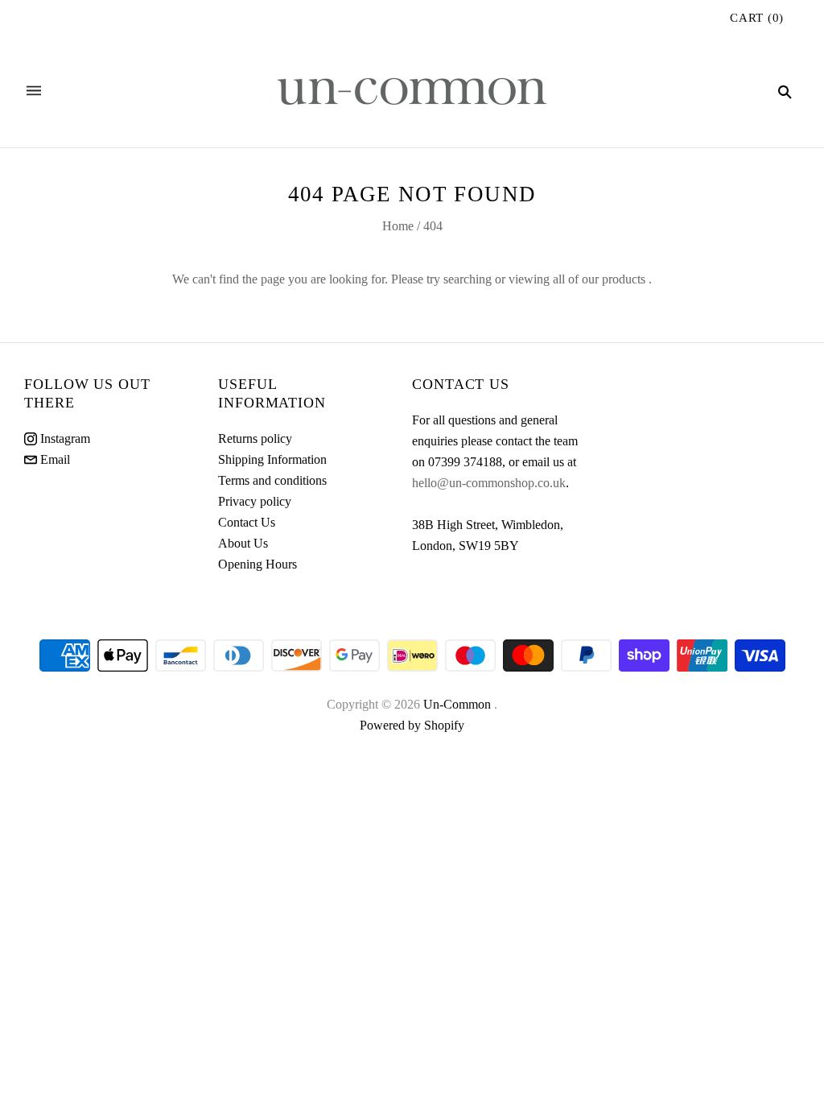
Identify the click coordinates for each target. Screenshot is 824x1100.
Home (398, 226)
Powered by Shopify (412, 725)
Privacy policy (254, 501)
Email (53, 459)
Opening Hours (257, 564)
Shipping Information (272, 459)
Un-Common (458, 704)
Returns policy (255, 438)
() (757, 17)
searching (467, 279)
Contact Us (246, 522)
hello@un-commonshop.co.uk (489, 483)
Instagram (63, 438)
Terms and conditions (272, 480)
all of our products (599, 279)
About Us (243, 543)
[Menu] (33, 91)
